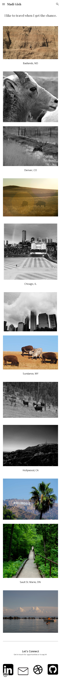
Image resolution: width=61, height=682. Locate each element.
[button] (3, 4)
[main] (30, 15)
